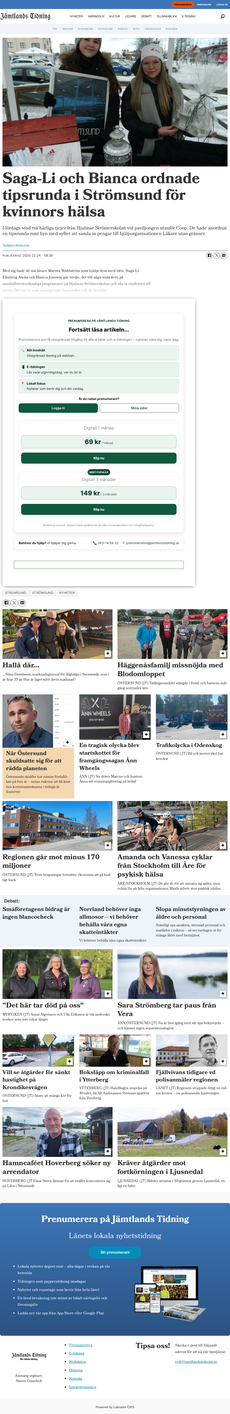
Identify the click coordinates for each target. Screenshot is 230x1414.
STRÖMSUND (85, 29)
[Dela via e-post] (223, 255)
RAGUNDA (171, 29)
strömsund (42, 593)
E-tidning (76, 1354)
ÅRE (54, 29)
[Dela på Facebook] (209, 255)
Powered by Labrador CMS (115, 1407)
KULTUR (114, 16)
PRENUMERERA (183, 4)
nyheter (67, 593)
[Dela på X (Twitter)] (216, 255)
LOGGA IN (222, 4)
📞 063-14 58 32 (105, 543)
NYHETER (76, 16)
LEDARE (130, 16)
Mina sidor (139, 408)
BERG (136, 29)
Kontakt (75, 1379)
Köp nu (98, 458)
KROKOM (67, 29)
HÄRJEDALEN (153, 29)
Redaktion (77, 1362)
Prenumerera (80, 1345)
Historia (76, 1370)
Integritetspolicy (82, 1387)
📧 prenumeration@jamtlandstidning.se (150, 543)
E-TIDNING (189, 16)
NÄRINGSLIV (96, 16)
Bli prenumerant (115, 1252)
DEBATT (146, 16)
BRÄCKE (123, 29)
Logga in (58, 408)
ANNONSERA (204, 4)
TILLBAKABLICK (167, 16)
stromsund (15, 593)
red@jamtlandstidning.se (196, 1362)
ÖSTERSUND (105, 29)
